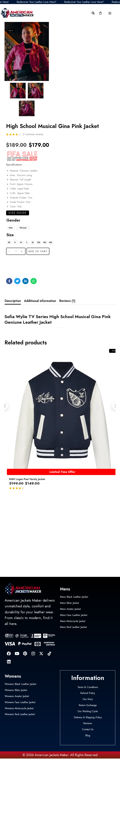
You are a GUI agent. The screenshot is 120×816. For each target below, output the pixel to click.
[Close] (47, 796)
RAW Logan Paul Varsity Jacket (27, 479)
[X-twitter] (41, 653)
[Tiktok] (49, 653)
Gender (13, 220)
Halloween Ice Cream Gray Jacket (30, 803)
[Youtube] (17, 653)
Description (13, 301)
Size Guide (18, 213)
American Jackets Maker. (51, 755)
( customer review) (33, 134)
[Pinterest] (25, 653)
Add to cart (38, 251)
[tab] (13, 301)
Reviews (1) (67, 301)
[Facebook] (9, 653)
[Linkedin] (9, 662)
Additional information (40, 301)
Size (10, 234)
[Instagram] (33, 653)
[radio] (11, 227)
